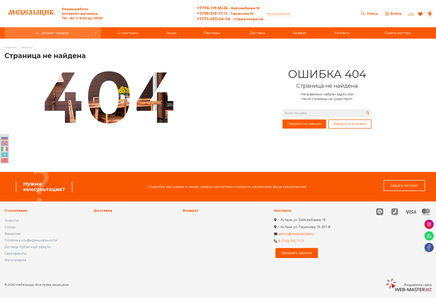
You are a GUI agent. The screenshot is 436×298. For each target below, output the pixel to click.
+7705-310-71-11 (225, 13)
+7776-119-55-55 (228, 8)
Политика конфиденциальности (31, 240)
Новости (12, 221)
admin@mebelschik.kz (296, 234)
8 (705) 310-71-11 (291, 241)
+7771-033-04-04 (230, 19)
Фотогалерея (15, 260)
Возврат (190, 210)
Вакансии (12, 234)
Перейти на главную (304, 124)
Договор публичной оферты (28, 247)
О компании (16, 210)
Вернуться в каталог (350, 124)
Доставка (103, 210)
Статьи (10, 227)
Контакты (282, 211)
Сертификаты (16, 253)
